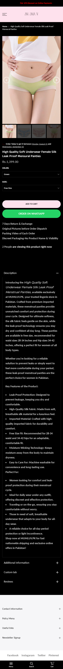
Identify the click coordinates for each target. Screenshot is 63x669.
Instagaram (28, 655)
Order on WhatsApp (31, 213)
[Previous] (7, 80)
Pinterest (54, 655)
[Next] (56, 80)
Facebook (13, 655)
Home (4, 26)
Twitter (42, 655)
